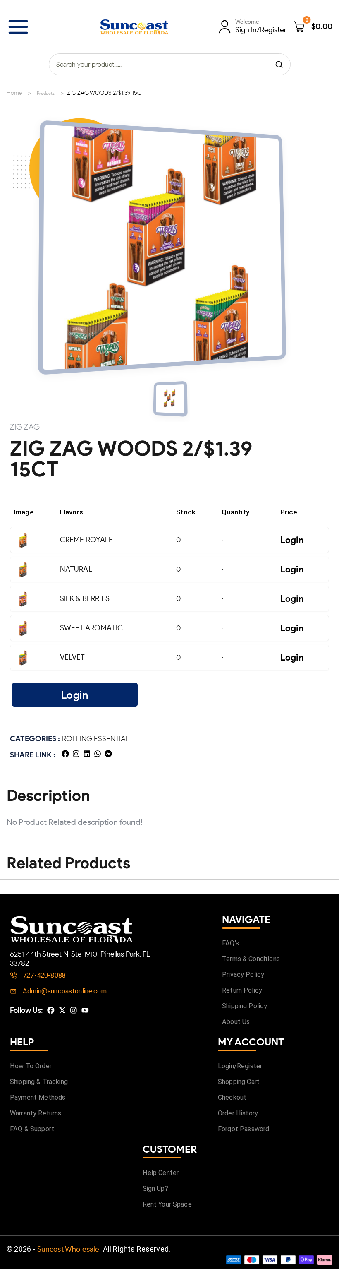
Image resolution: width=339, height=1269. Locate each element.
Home (14, 92)
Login (292, 540)
